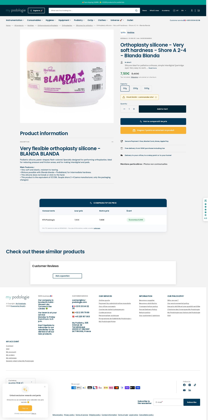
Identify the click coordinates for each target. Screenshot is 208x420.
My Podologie (21, 303)
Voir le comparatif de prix (155, 121)
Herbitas (30, 25)
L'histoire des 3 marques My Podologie (183, 309)
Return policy (144, 312)
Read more (153, 68)
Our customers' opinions (149, 315)
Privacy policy (69, 415)
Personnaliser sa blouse (109, 315)
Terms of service (82, 415)
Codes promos (105, 312)
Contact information (109, 415)
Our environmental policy (178, 303)
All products (19, 25)
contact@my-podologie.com (79, 301)
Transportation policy (148, 306)
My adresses (11, 358)
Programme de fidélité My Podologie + (115, 318)
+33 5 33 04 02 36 (80, 307)
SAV (7, 349)
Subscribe (191, 402)
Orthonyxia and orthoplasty (48, 25)
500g (148, 89)
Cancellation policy (146, 415)
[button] (198, 10)
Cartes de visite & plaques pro (111, 309)
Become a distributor (148, 303)
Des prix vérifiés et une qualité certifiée (183, 306)
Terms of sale (123, 415)
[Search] (137, 10)
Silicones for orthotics (84, 25)
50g (126, 89)
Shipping (134, 77)
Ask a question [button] (62, 276)
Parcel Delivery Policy (148, 309)
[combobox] (94, 10)
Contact (9, 346)
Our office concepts (107, 306)
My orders (10, 355)
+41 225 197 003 (82, 316)
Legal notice (133, 415)
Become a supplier (147, 300)
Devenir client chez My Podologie (20, 361)
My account (11, 352)
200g (137, 89)
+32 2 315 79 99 (82, 312)
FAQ (169, 315)
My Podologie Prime (107, 321)
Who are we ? (172, 300)
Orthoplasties (67, 25)
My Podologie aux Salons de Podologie (183, 312)
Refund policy (58, 415)
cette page (97, 228)
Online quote (104, 300)
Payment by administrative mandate (115, 303)
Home (8, 25)
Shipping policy (95, 415)
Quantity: (123, 104)
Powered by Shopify (18, 306)
